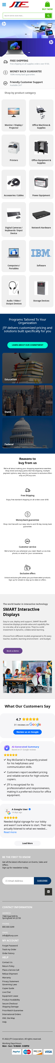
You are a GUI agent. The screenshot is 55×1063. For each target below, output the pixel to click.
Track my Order (9, 949)
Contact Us (7, 962)
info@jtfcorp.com (10, 935)
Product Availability (11, 999)
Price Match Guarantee (12, 1010)
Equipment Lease (10, 996)
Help (4, 1021)
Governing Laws (9, 984)
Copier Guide (8, 988)
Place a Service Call (10, 970)
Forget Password (10, 945)
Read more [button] (10, 832)
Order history (8, 953)
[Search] (48, 15)
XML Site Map (8, 1018)
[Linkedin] (48, 891)
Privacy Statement (10, 981)
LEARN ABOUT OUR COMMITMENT (27, 345)
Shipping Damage (10, 1006)
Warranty (6, 977)
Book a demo (13, 650)
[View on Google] (7, 811)
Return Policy (8, 966)
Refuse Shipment (10, 973)
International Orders (11, 1014)
